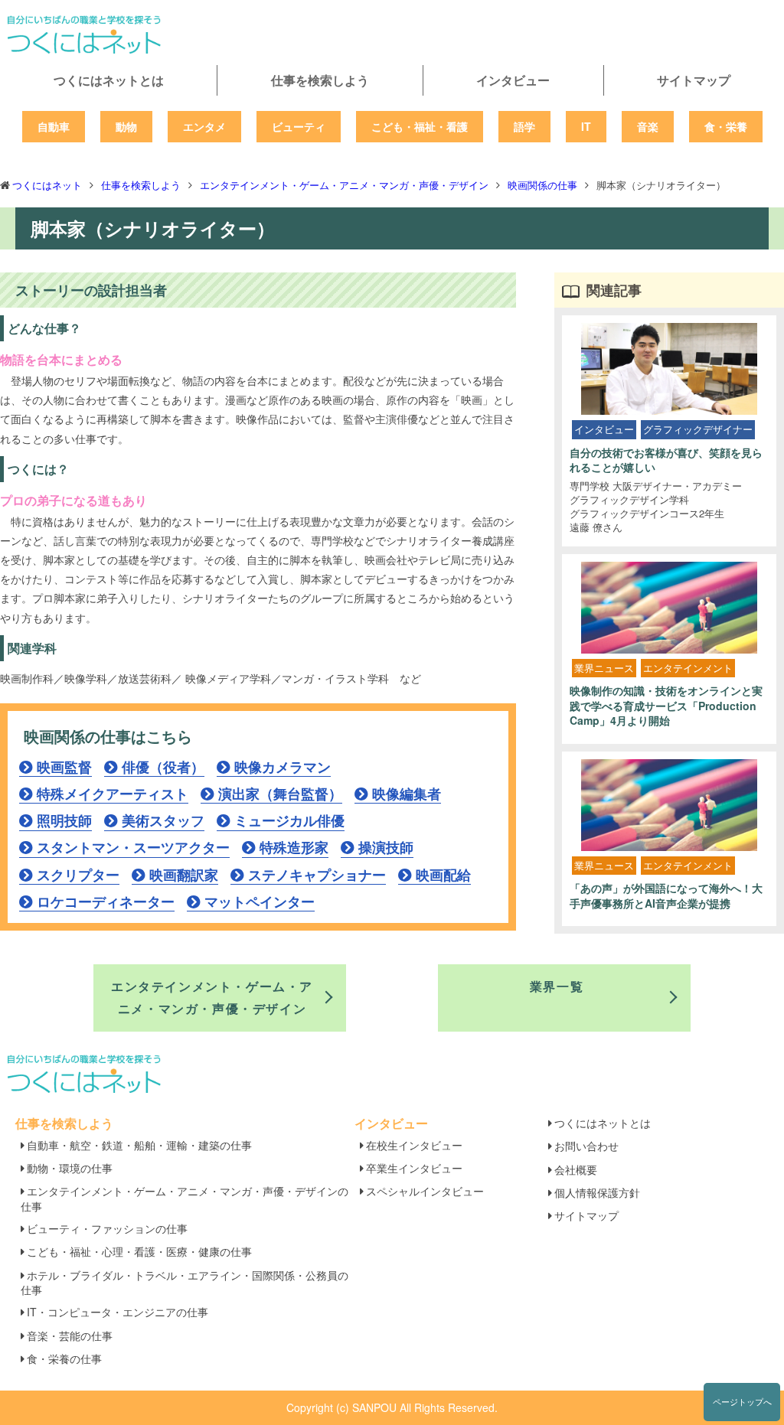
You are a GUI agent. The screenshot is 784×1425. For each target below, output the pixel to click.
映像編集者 (406, 794)
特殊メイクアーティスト (112, 794)
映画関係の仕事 (542, 185)
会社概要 (575, 1169)
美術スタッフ (163, 820)
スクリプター (78, 875)
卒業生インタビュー (414, 1168)
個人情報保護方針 (597, 1192)
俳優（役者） (163, 767)
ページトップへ (742, 1401)
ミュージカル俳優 (289, 820)
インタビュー (513, 80)
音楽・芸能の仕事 (70, 1335)
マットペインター (259, 901)
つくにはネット (47, 185)
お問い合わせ (586, 1145)
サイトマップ (693, 80)
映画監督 (64, 767)
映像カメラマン (282, 767)
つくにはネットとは (109, 80)
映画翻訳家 (183, 875)
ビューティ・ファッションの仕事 (107, 1228)
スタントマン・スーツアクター (133, 847)
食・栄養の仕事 (64, 1358)
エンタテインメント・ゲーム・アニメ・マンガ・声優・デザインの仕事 (184, 1198)
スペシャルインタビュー (425, 1190)
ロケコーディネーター (106, 901)
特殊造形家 (294, 847)
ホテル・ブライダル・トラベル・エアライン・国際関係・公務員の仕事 (184, 1282)
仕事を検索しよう (320, 80)
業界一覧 (556, 986)
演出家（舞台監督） (280, 794)
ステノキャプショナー (317, 875)
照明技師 (64, 820)
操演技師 (385, 847)
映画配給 (443, 875)
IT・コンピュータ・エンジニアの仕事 (117, 1311)
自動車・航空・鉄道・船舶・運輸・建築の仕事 (139, 1145)
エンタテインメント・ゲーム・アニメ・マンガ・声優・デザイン (344, 185)
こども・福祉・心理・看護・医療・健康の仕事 (139, 1251)
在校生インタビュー (414, 1145)
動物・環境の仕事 (70, 1168)
